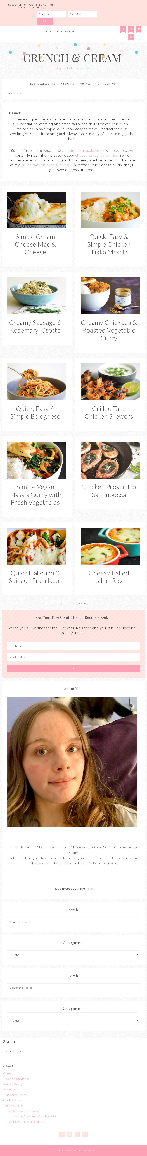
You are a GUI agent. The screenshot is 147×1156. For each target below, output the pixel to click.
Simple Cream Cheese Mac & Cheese (35, 244)
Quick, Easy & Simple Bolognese (35, 412)
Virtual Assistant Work (24, 1111)
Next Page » (84, 604)
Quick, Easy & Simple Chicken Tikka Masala (109, 244)
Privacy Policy (13, 1084)
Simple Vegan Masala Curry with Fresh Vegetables (35, 494)
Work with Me (13, 1105)
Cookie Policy (13, 1100)
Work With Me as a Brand (26, 1121)
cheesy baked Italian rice (96, 155)
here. (89, 888)
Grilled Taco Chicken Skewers (109, 412)
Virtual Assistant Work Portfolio (35, 1116)
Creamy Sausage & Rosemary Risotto (35, 326)
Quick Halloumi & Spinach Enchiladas (35, 576)
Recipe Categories (16, 1078)
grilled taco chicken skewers (45, 165)
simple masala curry (86, 151)
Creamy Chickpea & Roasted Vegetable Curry (109, 330)
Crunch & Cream (72, 57)
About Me (10, 1089)
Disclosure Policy (15, 1095)
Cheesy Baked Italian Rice (109, 576)
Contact (9, 1073)
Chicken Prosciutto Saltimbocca (109, 490)
